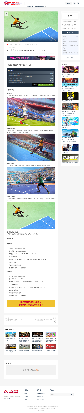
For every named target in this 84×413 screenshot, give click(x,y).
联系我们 (8, 398)
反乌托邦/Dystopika (50, 350)
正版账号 (26, 399)
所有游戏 (9, 47)
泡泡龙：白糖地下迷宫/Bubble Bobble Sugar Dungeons (51, 340)
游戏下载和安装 (41, 393)
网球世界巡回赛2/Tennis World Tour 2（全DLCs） (45, 321)
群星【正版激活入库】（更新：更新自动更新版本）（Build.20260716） (69, 88)
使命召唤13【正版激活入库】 (70, 162)
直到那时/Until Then (37, 350)
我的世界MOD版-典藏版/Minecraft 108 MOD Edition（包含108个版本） (69, 139)
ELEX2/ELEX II (66, 152)
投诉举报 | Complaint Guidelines (45, 406)
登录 (37, 370)
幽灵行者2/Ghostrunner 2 (69, 101)
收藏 (36, 44)
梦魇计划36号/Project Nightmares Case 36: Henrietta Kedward (37, 340)
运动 (14, 47)
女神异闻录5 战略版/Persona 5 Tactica (15, 320)
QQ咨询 (71, 57)
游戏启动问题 (40, 396)
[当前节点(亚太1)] (39, 6)
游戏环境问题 (40, 399)
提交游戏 (29, 406)
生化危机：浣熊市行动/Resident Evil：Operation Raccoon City (24, 340)
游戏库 (25, 393)
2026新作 (26, 396)
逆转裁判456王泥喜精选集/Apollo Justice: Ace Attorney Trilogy (68, 113)
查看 (76, 36)
